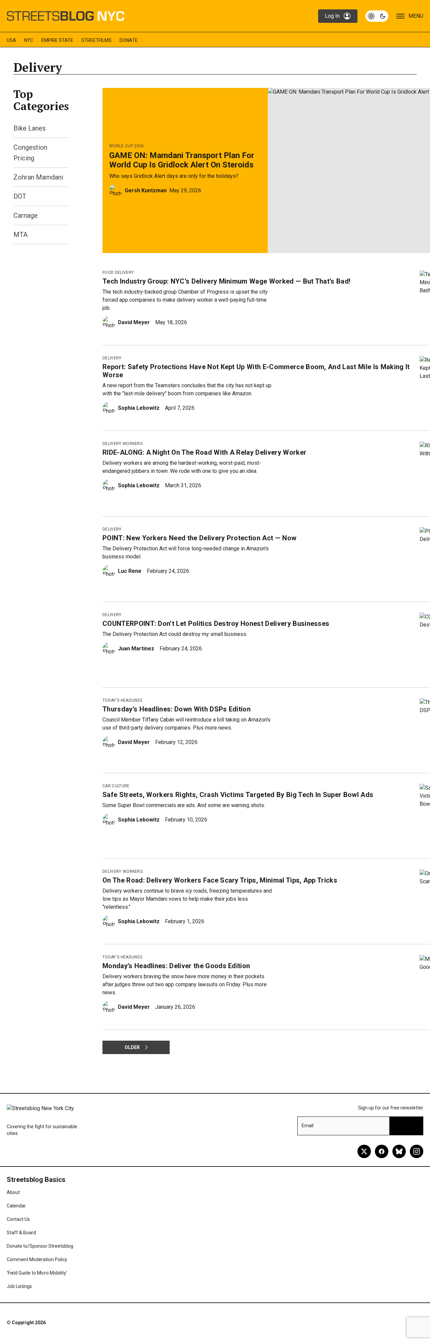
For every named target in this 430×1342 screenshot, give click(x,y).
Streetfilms (96, 40)
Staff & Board (21, 1232)
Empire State (57, 40)
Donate (129, 40)
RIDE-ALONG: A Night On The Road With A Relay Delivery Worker (204, 452)
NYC (28, 40)
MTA (20, 235)
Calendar (16, 1205)
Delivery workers (122, 444)
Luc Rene (129, 571)
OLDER (132, 1047)
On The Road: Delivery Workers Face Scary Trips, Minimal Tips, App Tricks (219, 880)
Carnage (25, 215)
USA (11, 40)
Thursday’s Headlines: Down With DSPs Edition (176, 709)
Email (307, 1125)
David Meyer (134, 322)
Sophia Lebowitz (139, 408)
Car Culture (116, 786)
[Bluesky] (399, 1151)
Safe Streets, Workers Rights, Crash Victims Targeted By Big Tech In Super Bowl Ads (237, 795)
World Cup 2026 (126, 146)
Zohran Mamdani (38, 177)
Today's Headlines (122, 700)
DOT (19, 196)
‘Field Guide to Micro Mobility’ (37, 1273)
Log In (332, 16)
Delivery (112, 358)
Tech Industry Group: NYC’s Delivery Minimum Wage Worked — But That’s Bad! (226, 281)
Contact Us (18, 1219)
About (13, 1192)
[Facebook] (381, 1151)
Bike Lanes (29, 128)
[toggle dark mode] (377, 16)
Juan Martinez (136, 648)
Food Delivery (118, 272)
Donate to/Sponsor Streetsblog (40, 1246)
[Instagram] (416, 1151)
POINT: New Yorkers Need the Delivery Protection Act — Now (199, 538)
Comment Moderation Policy (37, 1259)
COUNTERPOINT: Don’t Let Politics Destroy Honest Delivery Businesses (215, 623)
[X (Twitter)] (364, 1151)
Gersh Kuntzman (146, 190)
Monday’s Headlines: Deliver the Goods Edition (176, 966)
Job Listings (19, 1286)
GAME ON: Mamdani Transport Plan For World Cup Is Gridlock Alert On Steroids (181, 160)
